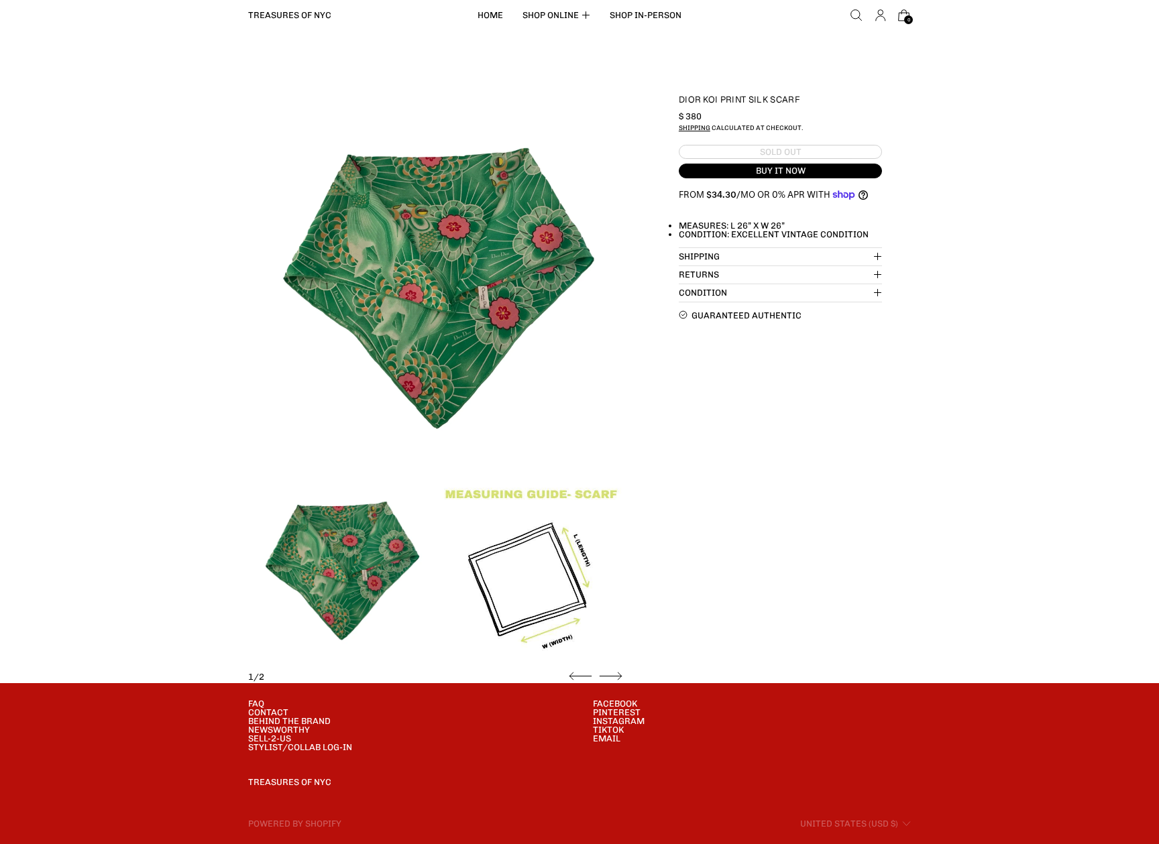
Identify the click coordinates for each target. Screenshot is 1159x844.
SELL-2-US (269, 738)
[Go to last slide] (580, 676)
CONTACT (268, 712)
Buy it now (781, 171)
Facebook (615, 703)
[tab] (341, 569)
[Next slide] (611, 676)
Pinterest (617, 712)
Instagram (619, 721)
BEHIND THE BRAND (289, 721)
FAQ (256, 704)
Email (606, 738)
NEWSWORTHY (279, 730)
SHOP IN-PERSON (645, 15)
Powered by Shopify (294, 824)
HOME (490, 15)
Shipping (694, 127)
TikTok (608, 729)
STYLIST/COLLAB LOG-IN (300, 747)
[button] (856, 15)
